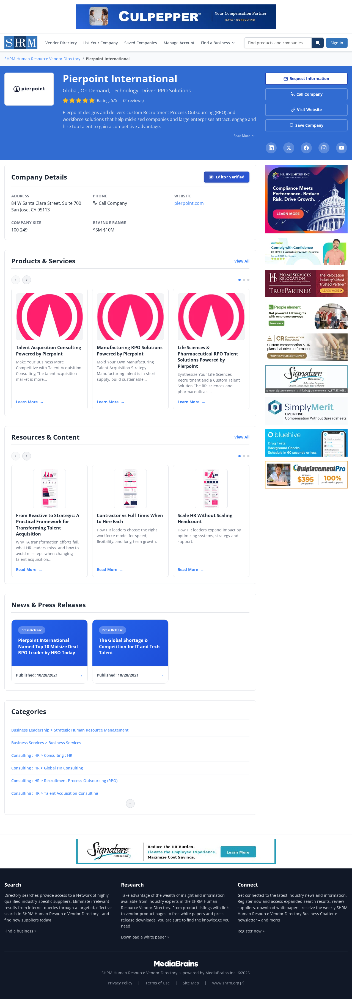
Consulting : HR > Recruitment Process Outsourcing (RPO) (64, 780)
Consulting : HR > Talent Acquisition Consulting (54, 793)
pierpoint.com (189, 203)
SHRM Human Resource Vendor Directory (42, 58)
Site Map (191, 983)
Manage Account (179, 42)
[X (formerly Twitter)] (288, 147)
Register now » (251, 931)
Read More (26, 569)
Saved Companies (140, 42)
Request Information (309, 78)
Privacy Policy (120, 983)
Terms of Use (157, 983)
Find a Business (215, 42)
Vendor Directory (61, 42)
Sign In (337, 42)
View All (241, 261)
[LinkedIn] (271, 147)
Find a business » (20, 931)
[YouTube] (341, 147)
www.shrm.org (226, 983)
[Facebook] (306, 147)
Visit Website (309, 109)
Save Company (309, 125)
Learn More (27, 401)
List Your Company (100, 42)
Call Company (309, 94)
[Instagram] (323, 147)
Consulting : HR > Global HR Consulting (47, 768)
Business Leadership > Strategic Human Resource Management (69, 730)
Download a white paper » (145, 937)
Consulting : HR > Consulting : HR (41, 755)
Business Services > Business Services (46, 742)
